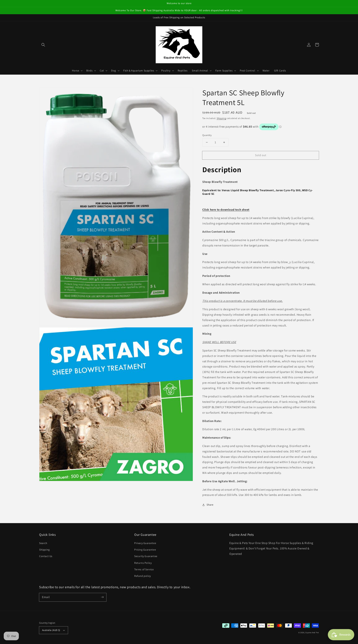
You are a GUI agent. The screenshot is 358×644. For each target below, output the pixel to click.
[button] (43, 45)
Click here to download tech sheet (225, 210)
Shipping (221, 118)
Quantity (207, 135)
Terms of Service (144, 569)
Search (43, 543)
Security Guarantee (145, 556)
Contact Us (45, 556)
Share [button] (210, 504)
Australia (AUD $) (51, 630)
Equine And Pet (312, 632)
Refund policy (142, 576)
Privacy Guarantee (145, 543)
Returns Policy (143, 563)
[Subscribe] (102, 597)
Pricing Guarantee (145, 549)
